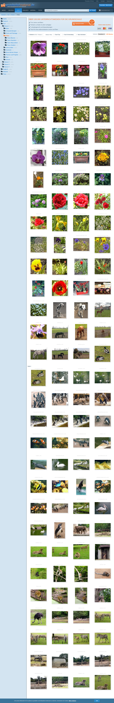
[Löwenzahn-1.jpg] (102, 98)
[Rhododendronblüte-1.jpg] (102, 185)
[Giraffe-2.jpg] (102, 560)
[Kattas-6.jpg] (81, 581)
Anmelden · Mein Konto (106, 5)
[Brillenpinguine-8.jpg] (102, 426)
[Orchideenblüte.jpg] (38, 165)
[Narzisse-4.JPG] (81, 144)
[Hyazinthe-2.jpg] (38, 100)
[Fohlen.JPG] (102, 317)
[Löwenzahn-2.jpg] (38, 120)
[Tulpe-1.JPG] (59, 274)
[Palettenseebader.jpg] (60, 492)
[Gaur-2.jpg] (102, 536)
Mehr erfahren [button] (72, 700)
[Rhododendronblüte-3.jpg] (38, 207)
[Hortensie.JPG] (81, 75)
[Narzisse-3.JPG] (60, 144)
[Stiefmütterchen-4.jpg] (38, 274)
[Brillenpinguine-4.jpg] (102, 405)
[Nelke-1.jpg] (102, 142)
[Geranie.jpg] (38, 77)
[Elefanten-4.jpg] (38, 689)
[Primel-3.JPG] (102, 165)
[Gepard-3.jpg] (38, 556)
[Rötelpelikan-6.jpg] (102, 514)
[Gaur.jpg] (60, 688)
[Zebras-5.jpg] (60, 644)
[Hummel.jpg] (38, 338)
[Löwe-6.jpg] (81, 603)
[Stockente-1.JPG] (102, 361)
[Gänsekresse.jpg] (102, 57)
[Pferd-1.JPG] (81, 340)
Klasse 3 (9, 64)
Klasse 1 (13, 14)
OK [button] (97, 700)
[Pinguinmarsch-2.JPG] (60, 512)
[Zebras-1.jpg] (60, 622)
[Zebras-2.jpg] (81, 623)
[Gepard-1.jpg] (81, 687)
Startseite (3, 14)
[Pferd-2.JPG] (38, 359)
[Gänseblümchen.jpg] (81, 54)
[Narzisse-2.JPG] (38, 144)
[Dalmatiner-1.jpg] (59, 318)
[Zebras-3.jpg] (102, 622)
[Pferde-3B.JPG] (81, 358)
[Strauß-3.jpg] (38, 625)
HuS (18, 10)
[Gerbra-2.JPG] (60, 76)
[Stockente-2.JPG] (38, 385)
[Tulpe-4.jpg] (38, 296)
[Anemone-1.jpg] (38, 56)
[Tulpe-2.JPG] (81, 274)
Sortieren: (95, 34)
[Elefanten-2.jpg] (81, 665)
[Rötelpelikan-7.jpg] (38, 535)
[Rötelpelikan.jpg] (60, 470)
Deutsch (11, 10)
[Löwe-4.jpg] (38, 601)
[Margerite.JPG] (59, 122)
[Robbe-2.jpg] (38, 469)
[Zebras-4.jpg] (38, 644)
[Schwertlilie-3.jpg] (81, 231)
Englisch (25, 10)
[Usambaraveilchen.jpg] (102, 294)
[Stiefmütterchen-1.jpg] (60, 253)
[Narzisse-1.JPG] (102, 122)
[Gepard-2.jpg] (102, 689)
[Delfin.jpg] (81, 494)
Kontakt (102, 1)
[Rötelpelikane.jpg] (81, 469)
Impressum (109, 1)
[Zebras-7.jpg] (102, 644)
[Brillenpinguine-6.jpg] (60, 427)
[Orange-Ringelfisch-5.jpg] (38, 513)
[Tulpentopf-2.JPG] (81, 295)
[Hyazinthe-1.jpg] (102, 78)
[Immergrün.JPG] (60, 100)
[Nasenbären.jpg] (102, 602)
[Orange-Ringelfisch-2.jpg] (60, 448)
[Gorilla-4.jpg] (38, 578)
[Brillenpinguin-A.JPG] (59, 538)
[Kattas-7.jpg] (102, 578)
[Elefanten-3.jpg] (102, 666)
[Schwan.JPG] (60, 383)
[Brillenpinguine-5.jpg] (38, 426)
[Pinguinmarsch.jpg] (81, 447)
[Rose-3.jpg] (102, 209)
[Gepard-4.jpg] (60, 556)
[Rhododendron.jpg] (81, 185)
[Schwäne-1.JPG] (81, 383)
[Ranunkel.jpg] (38, 187)
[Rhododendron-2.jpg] (60, 185)
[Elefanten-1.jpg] (60, 668)
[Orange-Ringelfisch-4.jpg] (102, 492)
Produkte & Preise (89, 1)
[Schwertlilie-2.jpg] (60, 231)
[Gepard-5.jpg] (81, 559)
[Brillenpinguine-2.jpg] (60, 405)
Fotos (40, 10)
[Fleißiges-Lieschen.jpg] (60, 54)
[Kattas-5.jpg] (59, 581)
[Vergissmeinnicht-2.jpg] (38, 316)
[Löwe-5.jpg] (59, 603)
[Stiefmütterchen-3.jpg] (102, 253)
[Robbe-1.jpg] (102, 448)
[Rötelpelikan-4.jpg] (81, 513)
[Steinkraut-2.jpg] (38, 252)
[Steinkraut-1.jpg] (102, 230)
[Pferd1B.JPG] (60, 338)
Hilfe (97, 1)
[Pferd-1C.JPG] (102, 337)
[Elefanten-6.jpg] (81, 535)
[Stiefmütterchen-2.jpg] (81, 250)
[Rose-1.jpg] (60, 209)
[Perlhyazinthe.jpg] (60, 164)
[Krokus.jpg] (81, 97)
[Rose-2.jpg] (81, 208)
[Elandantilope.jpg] (38, 666)
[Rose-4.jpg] (38, 229)
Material (33, 10)
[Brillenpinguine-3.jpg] (81, 405)
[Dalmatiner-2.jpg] (81, 318)
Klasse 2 (8, 62)
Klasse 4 (8, 67)
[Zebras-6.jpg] (81, 644)
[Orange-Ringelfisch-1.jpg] (38, 448)
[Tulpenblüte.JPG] (60, 295)
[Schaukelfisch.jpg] (102, 469)
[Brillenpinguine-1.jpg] (38, 407)
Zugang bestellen (84, 23)
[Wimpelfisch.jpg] (38, 492)
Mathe (4, 10)
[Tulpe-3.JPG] (102, 274)
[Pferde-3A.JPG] (60, 359)
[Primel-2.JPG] (81, 163)
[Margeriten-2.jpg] (81, 121)
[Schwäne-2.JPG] (102, 383)
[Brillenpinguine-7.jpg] (81, 427)
